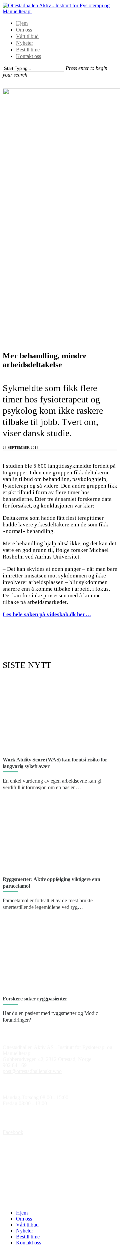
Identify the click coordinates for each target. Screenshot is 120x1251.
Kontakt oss (28, 56)
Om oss (24, 29)
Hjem (22, 23)
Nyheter (24, 43)
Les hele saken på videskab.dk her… (47, 614)
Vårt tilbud (27, 36)
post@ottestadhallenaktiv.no (32, 1071)
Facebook (13, 1132)
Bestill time (28, 49)
